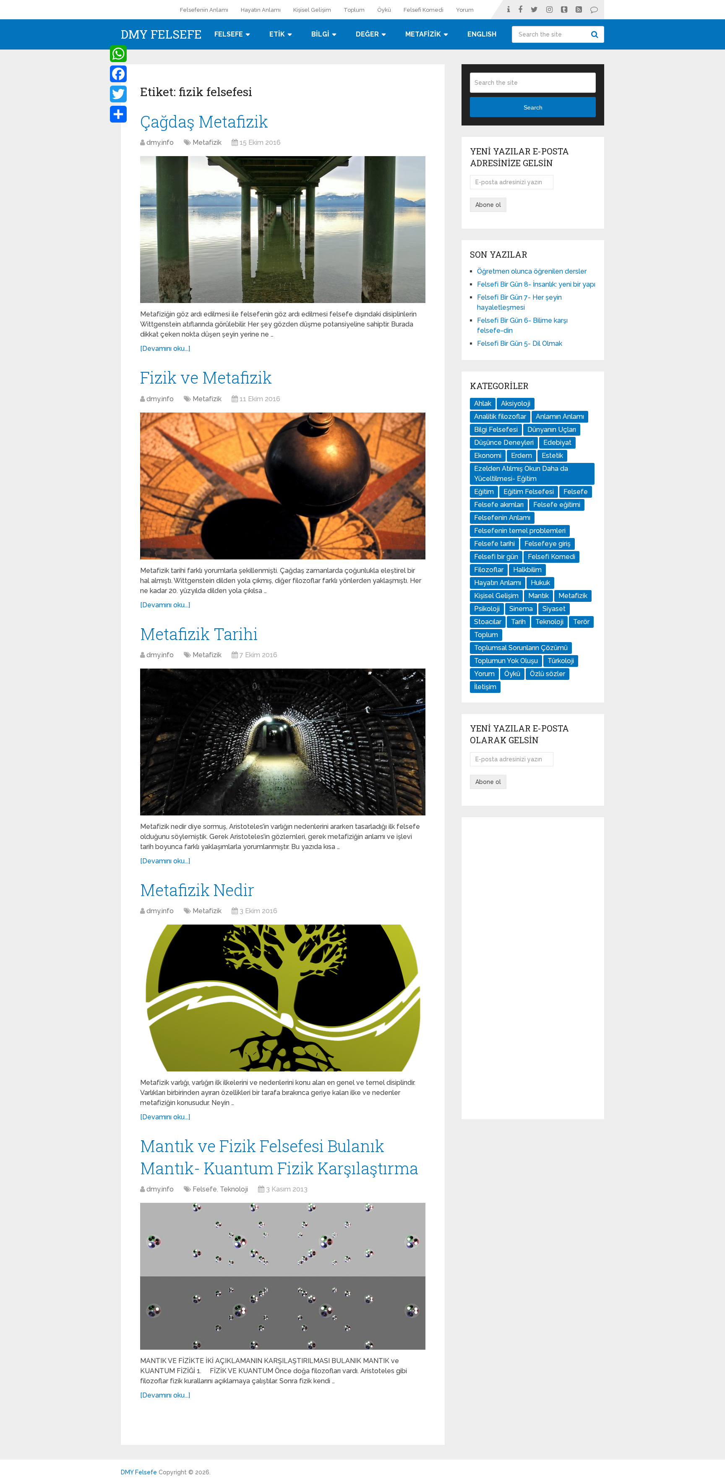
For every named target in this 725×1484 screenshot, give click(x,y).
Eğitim (484, 492)
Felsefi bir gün (496, 557)
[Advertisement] (533, 968)
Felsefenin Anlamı (204, 10)
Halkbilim (527, 570)
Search (595, 34)
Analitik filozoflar (500, 417)
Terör (581, 622)
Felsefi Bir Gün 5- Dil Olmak (519, 343)
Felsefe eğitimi (556, 505)
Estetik (552, 456)
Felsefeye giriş (547, 544)
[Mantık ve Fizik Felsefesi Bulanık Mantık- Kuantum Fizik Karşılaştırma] (282, 1276)
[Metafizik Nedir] (282, 998)
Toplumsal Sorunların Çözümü (521, 648)
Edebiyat (557, 443)
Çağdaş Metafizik (204, 121)
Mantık (538, 596)
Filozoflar (488, 570)
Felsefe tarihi (494, 544)
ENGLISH (481, 34)
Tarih (518, 622)
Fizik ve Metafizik (206, 377)
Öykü (384, 10)
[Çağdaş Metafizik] (282, 229)
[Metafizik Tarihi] (282, 742)
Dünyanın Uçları (551, 430)
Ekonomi (487, 456)
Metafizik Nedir (197, 889)
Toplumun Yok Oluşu (506, 661)
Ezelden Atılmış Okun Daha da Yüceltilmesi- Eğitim (521, 474)
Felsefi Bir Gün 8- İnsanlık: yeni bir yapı (536, 284)
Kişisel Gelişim (312, 10)
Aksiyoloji (515, 404)
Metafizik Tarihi (199, 633)
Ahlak (482, 404)
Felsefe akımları (499, 505)
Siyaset (554, 609)
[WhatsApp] (118, 54)
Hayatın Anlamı (261, 10)
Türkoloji (561, 661)
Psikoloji (487, 609)
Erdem (521, 456)
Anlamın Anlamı (560, 417)
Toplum (354, 10)
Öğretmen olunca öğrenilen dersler (532, 271)
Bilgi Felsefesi (496, 430)
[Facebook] (118, 74)
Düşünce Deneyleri (504, 443)
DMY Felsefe (161, 34)
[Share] (118, 114)
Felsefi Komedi (423, 10)
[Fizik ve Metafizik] (282, 486)
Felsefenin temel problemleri (520, 531)
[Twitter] (118, 94)
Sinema (521, 609)
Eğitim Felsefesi (528, 492)
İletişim (485, 687)
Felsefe (205, 1189)
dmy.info (160, 142)
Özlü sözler (547, 674)
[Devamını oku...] (165, 349)
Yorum (465, 10)
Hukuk (540, 583)
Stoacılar (487, 622)
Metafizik (207, 142)
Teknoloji (234, 1189)
